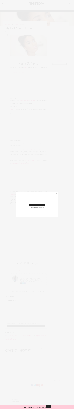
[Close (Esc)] (56, 194)
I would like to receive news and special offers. (37, 207)
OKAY (48, 406)
